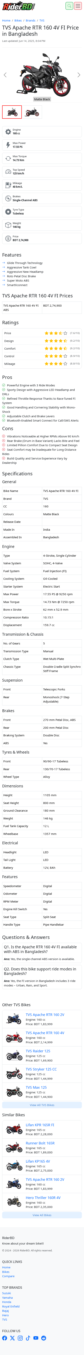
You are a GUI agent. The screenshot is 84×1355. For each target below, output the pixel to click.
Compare (8, 1276)
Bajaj (5, 1311)
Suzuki (6, 1293)
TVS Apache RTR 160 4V (45, 1032)
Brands (30, 20)
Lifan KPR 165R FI (40, 1125)
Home (6, 20)
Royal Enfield (11, 1306)
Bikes (18, 20)
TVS (41, 20)
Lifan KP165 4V (38, 1161)
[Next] (76, 74)
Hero (5, 1315)
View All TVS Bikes (42, 1105)
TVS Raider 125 (38, 1051)
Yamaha (7, 1297)
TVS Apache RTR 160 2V (45, 1014)
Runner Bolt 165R (40, 1143)
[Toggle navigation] (78, 6)
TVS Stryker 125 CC (41, 1069)
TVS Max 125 (36, 1087)
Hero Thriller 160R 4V (43, 1197)
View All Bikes (42, 1215)
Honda (6, 1302)
